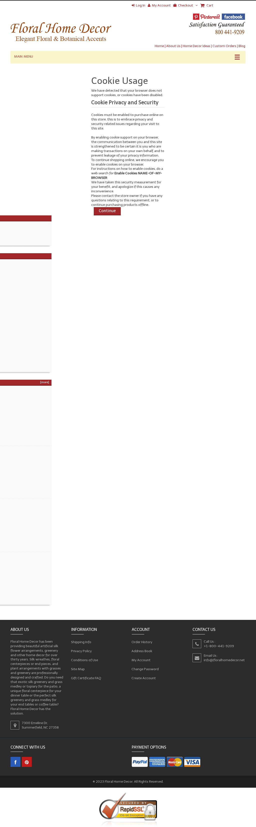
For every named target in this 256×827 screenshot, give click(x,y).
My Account (161, 5)
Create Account (144, 678)
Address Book (142, 651)
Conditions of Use (84, 660)
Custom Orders (224, 46)
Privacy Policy (81, 651)
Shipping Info (81, 642)
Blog (241, 46)
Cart (209, 5)
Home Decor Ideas (196, 46)
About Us (173, 46)
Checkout (185, 5)
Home (159, 46)
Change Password (145, 669)
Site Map (78, 669)
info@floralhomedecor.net (224, 660)
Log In (140, 5)
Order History (142, 642)
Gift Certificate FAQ (86, 678)
